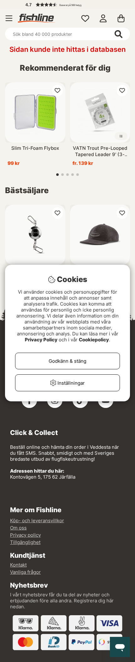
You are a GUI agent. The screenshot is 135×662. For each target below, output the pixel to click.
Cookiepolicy (94, 340)
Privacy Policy (41, 340)
